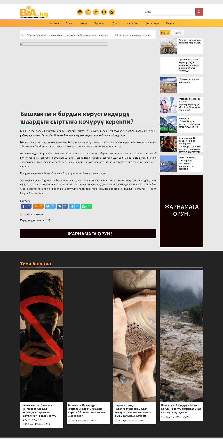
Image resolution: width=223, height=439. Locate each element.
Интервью (133, 23)
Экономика (152, 23)
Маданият (99, 23)
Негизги (54, 23)
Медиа (170, 23)
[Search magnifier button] (199, 12)
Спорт (116, 23)
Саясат (70, 23)
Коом (84, 23)
